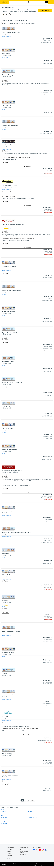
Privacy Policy (35, 863)
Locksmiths (3, 813)
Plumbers (3, 809)
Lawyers (29, 809)
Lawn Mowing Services (6, 821)
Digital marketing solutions (24, 852)
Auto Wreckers (31, 819)
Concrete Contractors (32, 817)
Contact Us (9, 855)
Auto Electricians (5, 815)
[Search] (46, 2)
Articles (9, 851)
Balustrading (15, 472)
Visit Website (5, 88)
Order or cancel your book (12, 857)
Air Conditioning (4, 823)
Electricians (3, 811)
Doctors (3, 819)
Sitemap (9, 853)
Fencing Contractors (6, 34)
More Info (9, 36)
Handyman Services (5, 825)
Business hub (23, 854)
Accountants (4, 817)
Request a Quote (27, 166)
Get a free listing (24, 849)
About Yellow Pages (11, 849)
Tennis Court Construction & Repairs (29, 187)
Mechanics (30, 811)
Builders (29, 815)
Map (5, 23)
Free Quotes (45, 10)
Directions (4, 36)
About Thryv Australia (17, 863)
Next (32, 800)
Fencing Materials (16, 187)
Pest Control (30, 813)
